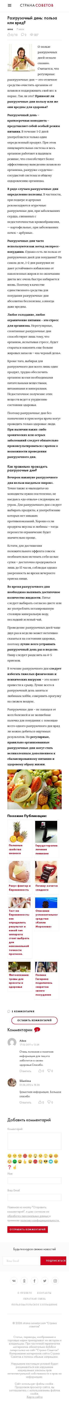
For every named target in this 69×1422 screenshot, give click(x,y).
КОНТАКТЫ (44, 1292)
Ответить (25, 1071)
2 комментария (23, 1011)
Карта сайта (35, 1397)
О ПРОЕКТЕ (24, 1292)
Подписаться (56, 1260)
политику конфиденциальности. (39, 1220)
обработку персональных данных (28, 1216)
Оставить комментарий (34, 1020)
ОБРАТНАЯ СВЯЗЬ (34, 1298)
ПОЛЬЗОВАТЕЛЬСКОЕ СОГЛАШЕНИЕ (35, 1304)
